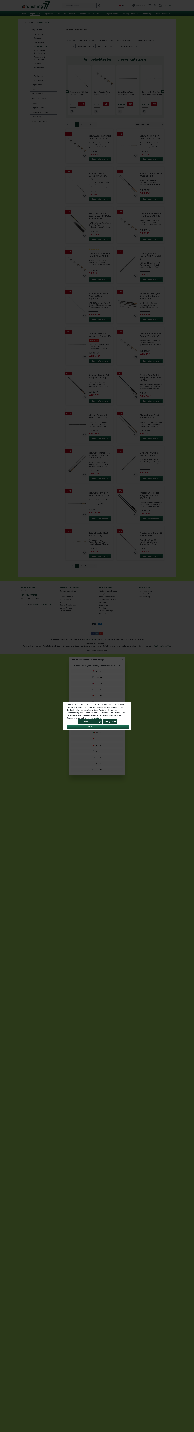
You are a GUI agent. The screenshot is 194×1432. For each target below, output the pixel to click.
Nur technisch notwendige (90, 722)
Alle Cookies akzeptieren (98, 727)
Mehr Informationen (93, 718)
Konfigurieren (110, 722)
